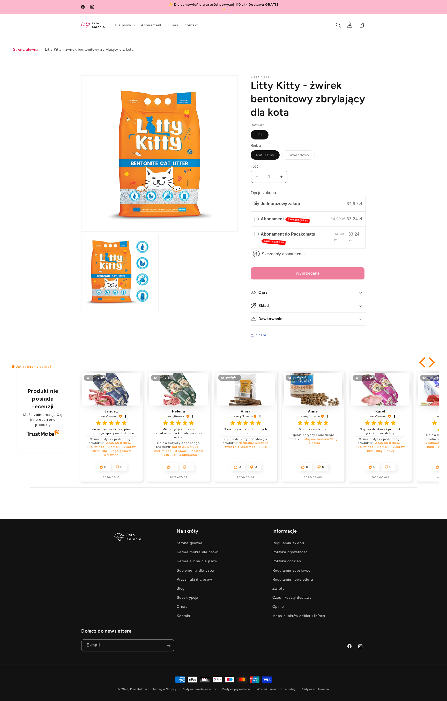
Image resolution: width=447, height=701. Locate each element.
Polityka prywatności (290, 552)
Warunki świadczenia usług (276, 688)
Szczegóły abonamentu (283, 254)
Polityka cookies (286, 561)
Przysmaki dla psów (194, 579)
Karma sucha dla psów (197, 561)
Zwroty (278, 588)
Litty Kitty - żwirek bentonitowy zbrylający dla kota (89, 49)
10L (262, 136)
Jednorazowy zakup (280, 203)
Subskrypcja (187, 598)
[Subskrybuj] (168, 646)
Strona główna (26, 49)
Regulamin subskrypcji (292, 570)
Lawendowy (301, 156)
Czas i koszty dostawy (292, 598)
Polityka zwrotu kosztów (199, 688)
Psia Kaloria (138, 689)
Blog (180, 588)
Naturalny (268, 156)
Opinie (278, 607)
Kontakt (183, 616)
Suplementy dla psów (195, 570)
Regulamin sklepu (288, 543)
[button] (125, 25)
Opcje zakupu (263, 193)
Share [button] (261, 335)
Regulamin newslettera (292, 579)
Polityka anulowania (315, 688)
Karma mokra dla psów (197, 552)
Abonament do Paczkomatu (288, 238)
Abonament (285, 219)
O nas (182, 607)
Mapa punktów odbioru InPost (298, 616)
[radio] (256, 203)
